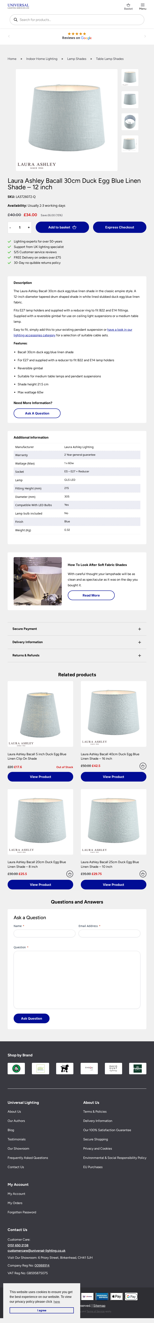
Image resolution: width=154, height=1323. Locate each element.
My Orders (15, 1203)
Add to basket (59, 227)
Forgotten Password (22, 1212)
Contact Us (16, 1167)
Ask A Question (37, 413)
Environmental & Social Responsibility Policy (114, 1158)
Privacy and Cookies (97, 1148)
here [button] (57, 1302)
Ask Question (31, 1018)
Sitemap (99, 1306)
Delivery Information (97, 1121)
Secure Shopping (95, 1139)
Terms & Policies (94, 1111)
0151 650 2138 (18, 1245)
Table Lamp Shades (110, 59)
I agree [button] (41, 1310)
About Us (14, 1111)
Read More (91, 595)
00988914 (42, 1265)
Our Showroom (18, 1148)
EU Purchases (92, 1167)
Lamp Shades (76, 59)
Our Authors (16, 1121)
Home (12, 59)
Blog (11, 1130)
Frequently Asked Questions (28, 1158)
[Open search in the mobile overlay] (77, 19)
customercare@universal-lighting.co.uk (36, 1250)
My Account (16, 1194)
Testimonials (16, 1139)
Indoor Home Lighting (41, 59)
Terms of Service (96, 1311)
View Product (40, 777)
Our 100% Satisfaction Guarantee (107, 1130)
